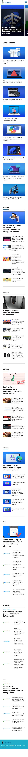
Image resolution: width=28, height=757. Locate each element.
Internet (6, 448)
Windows (6, 605)
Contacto (19, 745)
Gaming (6, 369)
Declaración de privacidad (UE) (8, 745)
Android (6, 207)
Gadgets (6, 292)
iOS (4, 680)
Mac (4, 522)
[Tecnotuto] (6, 2)
